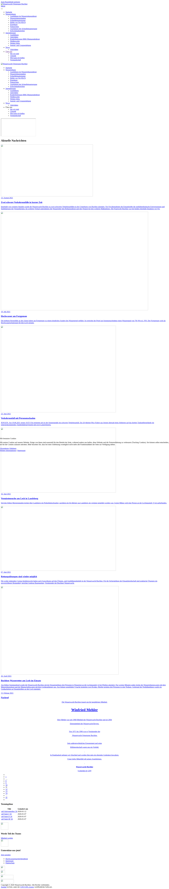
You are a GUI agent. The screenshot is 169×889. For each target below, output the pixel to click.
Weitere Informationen (8, 450)
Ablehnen (12, 448)
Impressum (21, 450)
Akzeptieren (4, 448)
